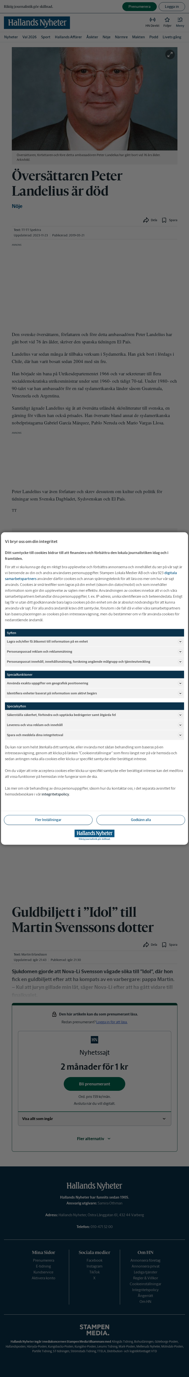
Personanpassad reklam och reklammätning (39, 651)
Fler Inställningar (48, 820)
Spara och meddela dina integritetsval (35, 735)
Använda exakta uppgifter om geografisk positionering (47, 683)
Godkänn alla (141, 820)
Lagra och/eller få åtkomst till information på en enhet (47, 641)
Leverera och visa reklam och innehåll (35, 725)
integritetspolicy (55, 794)
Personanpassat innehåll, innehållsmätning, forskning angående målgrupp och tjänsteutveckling (78, 661)
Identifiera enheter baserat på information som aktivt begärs (52, 693)
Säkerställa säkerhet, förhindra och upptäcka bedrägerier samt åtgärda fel (61, 715)
